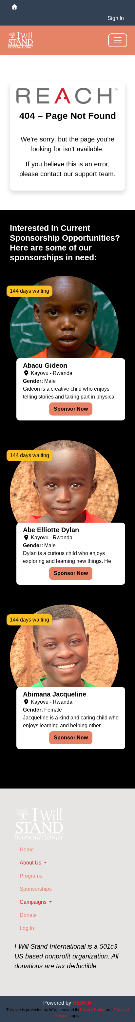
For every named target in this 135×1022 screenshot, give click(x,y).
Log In (27, 928)
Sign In (115, 18)
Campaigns (34, 902)
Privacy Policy (92, 1010)
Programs (31, 876)
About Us (31, 862)
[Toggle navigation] (117, 40)
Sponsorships (36, 889)
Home (27, 849)
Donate (28, 915)
